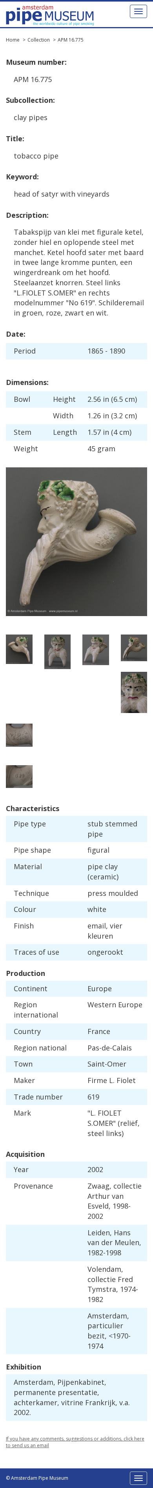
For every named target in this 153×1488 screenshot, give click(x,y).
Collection (38, 39)
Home (13, 39)
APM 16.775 (71, 39)
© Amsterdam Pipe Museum (37, 1478)
